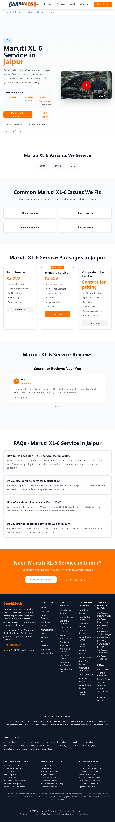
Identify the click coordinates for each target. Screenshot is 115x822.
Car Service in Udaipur (59, 725)
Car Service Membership (88, 784)
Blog (43, 641)
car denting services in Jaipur (41, 749)
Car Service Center (10, 777)
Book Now (102, 4)
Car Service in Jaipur (18, 721)
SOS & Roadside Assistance (89, 780)
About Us (45, 637)
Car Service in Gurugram (55, 721)
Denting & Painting (64, 622)
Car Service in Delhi (36, 721)
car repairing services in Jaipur (81, 742)
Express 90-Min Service (65, 663)
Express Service (44, 616)
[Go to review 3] (59, 406)
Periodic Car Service (65, 611)
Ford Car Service (83, 652)
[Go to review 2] (57, 406)
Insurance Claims (64, 657)
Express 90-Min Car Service (14, 787)
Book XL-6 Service (17, 114)
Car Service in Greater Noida (17, 725)
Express (48, 4)
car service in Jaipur (11, 742)
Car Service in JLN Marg (103, 639)
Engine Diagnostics (48, 774)
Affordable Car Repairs (12, 784)
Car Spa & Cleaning (64, 643)
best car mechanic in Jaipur (13, 745)
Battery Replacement (66, 636)
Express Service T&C (102, 690)
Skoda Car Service (83, 662)
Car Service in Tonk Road (103, 657)
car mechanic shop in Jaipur (38, 745)
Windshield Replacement (50, 787)
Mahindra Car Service (85, 638)
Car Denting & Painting (87, 765)
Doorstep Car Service (66, 670)
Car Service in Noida (75, 721)
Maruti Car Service (84, 611)
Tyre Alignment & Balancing (52, 784)
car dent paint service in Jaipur (15, 749)
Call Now (45, 114)
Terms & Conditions (102, 674)
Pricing (44, 626)
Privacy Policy (103, 669)
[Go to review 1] (55, 406)
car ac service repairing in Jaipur (86, 745)
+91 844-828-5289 (75, 579)
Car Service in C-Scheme (103, 626)
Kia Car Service (86, 657)
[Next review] (108, 390)
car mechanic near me (26, 794)
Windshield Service (65, 650)
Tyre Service (65, 631)
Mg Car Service (86, 674)
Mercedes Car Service (85, 686)
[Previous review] (7, 390)
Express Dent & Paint (87, 787)
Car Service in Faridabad (95, 721)
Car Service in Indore (101, 725)
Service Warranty (101, 683)
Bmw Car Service (83, 680)
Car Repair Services (11, 765)
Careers (61, 4)
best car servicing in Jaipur (32, 742)
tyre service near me (63, 794)
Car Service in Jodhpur (39, 725)
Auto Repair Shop (10, 771)
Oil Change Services (49, 777)
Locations (45, 622)
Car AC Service (66, 617)
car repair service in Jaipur (56, 742)
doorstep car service (83, 794)
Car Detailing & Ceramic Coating (91, 768)
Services (35, 4)
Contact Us (46, 633)
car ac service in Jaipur (61, 745)
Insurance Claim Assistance (89, 777)
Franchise (45, 649)
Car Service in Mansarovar (103, 620)
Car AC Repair (46, 768)
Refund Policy (103, 679)
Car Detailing (66, 627)
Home (23, 4)
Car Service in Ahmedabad (80, 725)
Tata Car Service (82, 645)
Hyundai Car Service (84, 618)
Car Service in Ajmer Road (103, 651)
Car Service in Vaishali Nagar (104, 633)
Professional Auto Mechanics (14, 780)
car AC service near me (45, 794)
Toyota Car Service (83, 631)
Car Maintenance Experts (13, 768)
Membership (47, 629)
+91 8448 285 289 (12, 645)
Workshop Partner (79, 4)
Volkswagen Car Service (84, 669)
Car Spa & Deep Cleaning (88, 771)
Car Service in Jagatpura (103, 645)
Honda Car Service (83, 625)
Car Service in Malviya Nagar (104, 614)
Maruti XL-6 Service (36, 12)
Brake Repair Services (49, 771)
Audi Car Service (83, 693)
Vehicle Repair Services (12, 774)
